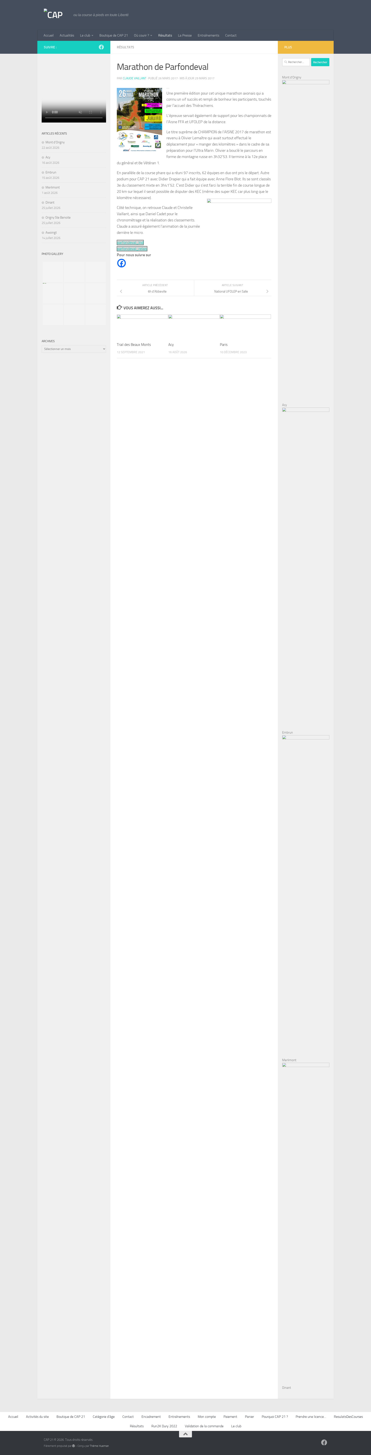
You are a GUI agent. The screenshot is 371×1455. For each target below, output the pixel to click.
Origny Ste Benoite (58, 217)
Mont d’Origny (55, 142)
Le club (85, 35)
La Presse (185, 35)
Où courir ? (141, 35)
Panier (249, 1417)
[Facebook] (121, 263)
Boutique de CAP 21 (113, 35)
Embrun (51, 172)
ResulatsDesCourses (348, 1417)
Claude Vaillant (134, 78)
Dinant (50, 202)
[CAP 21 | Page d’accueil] (56, 15)
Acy (171, 344)
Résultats (165, 35)
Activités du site (37, 1417)
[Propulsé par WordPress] (73, 1445)
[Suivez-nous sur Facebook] (101, 47)
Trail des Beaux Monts (134, 344)
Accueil (49, 35)
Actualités (67, 35)
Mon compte (207, 1417)
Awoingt (51, 233)
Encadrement (151, 1417)
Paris (224, 344)
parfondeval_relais (132, 248)
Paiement (230, 1417)
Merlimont (53, 187)
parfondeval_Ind (130, 242)
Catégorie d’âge (104, 1417)
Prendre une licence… (311, 1417)
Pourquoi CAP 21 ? (275, 1417)
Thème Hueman (99, 1445)
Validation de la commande (204, 1426)
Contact (231, 35)
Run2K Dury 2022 (164, 1426)
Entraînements (208, 35)
